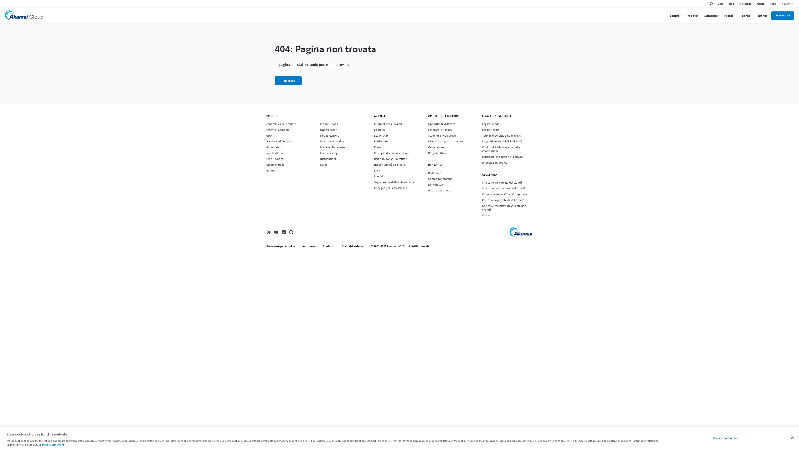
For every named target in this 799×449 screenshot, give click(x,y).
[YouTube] (276, 232)
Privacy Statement (53, 445)
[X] (268, 232)
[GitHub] (291, 232)
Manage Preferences (725, 438)
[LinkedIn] (283, 232)
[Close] (792, 437)
